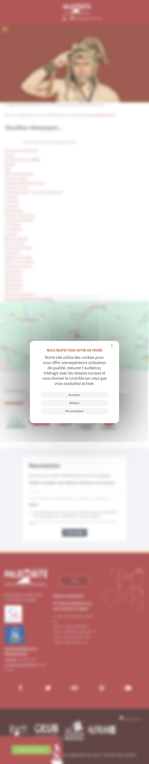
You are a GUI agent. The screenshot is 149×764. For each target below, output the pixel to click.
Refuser (74, 403)
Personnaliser (74, 411)
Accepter (74, 395)
